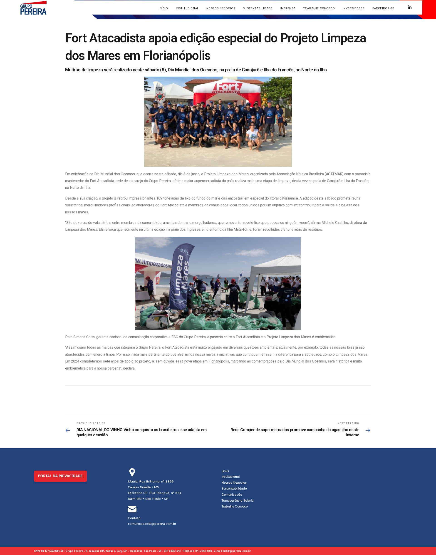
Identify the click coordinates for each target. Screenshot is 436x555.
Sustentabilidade (257, 8)
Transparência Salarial (237, 500)
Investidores (353, 8)
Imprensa (287, 8)
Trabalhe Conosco (319, 8)
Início (163, 8)
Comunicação (231, 494)
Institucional (187, 8)
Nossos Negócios (220, 8)
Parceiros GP (383, 8)
